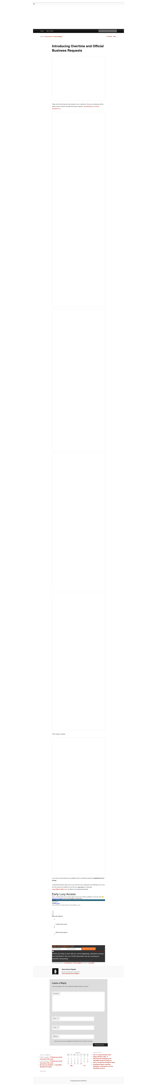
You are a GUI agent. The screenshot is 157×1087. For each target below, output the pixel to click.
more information (98, 951)
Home (42, 31)
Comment (56, 993)
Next (115, 36)
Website (55, 1036)
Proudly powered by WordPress (78, 1081)
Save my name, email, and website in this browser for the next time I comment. (73, 1041)
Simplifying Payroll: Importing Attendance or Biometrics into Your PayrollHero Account (103, 1066)
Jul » (84, 1065)
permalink (91, 963)
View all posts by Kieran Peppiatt (71, 973)
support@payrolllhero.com (60, 889)
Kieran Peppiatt (58, 36)
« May (71, 1065)
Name (56, 1018)
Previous (109, 36)
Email (56, 1027)
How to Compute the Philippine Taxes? (104, 1062)
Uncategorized (68, 963)
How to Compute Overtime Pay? (102, 1055)
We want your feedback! (46, 1065)
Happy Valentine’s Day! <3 (100, 1056)
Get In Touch (49, 31)
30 (81, 1063)
